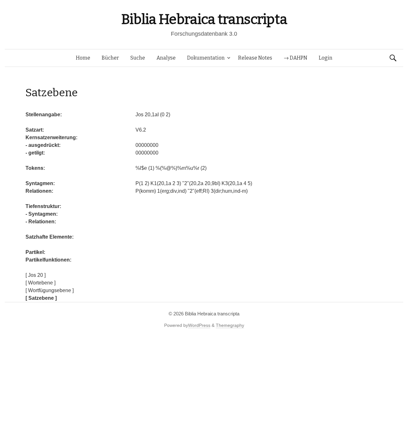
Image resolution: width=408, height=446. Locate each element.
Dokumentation (206, 58)
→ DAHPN (295, 58)
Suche (137, 58)
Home (83, 58)
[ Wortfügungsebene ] (50, 290)
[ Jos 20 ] (36, 275)
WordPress (199, 325)
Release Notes (255, 58)
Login (325, 58)
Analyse (166, 58)
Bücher (110, 58)
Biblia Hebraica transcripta (204, 19)
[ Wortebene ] (40, 282)
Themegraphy (230, 325)
